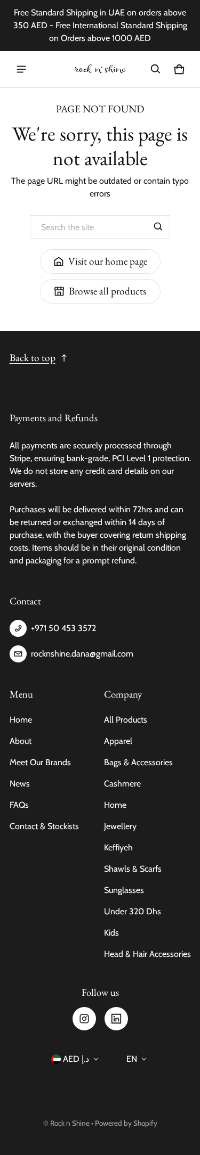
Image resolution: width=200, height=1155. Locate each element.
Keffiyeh (118, 847)
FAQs (19, 805)
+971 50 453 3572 (63, 628)
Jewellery (120, 826)
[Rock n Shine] (100, 69)
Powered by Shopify (126, 1123)
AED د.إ (76, 1059)
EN (131, 1059)
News (20, 784)
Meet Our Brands (40, 762)
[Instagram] (84, 1018)
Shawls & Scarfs (133, 869)
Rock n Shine (70, 1123)
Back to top (32, 357)
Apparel (118, 741)
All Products (125, 720)
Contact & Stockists (44, 826)
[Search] (158, 227)
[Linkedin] (116, 1018)
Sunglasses (124, 890)
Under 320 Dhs (132, 911)
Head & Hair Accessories (147, 954)
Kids (111, 933)
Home (21, 720)
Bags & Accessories (138, 762)
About (20, 741)
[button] (155, 69)
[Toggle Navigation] (21, 69)
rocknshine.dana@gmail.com (82, 654)
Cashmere (122, 784)
